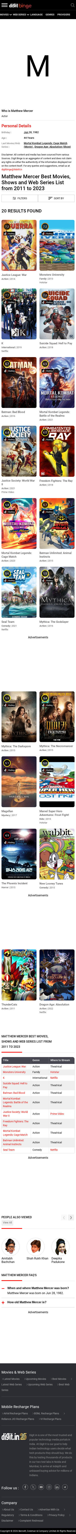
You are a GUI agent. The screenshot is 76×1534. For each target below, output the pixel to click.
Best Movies (59, 1378)
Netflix (54, 1077)
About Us (8, 1509)
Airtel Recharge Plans (15, 1413)
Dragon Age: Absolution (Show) (52, 146)
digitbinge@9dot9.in (11, 169)
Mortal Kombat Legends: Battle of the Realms (15, 1102)
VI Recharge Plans (50, 1418)
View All (7, 1222)
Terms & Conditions (31, 1515)
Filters (22, 198)
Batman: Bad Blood (14, 1093)
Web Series (19, 14)
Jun (26, 132)
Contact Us (26, 1509)
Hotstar (54, 1072)
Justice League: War (14, 1066)
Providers (63, 14)
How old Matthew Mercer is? (26, 1302)
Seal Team (9, 1149)
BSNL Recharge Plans (46, 1413)
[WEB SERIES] (28, 14)
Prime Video (57, 1113)
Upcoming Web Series (40, 1384)
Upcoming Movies (35, 1378)
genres (50, 14)
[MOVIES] (10, 14)
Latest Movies (11, 1378)
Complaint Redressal (31, 1520)
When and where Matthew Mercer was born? (38, 1288)
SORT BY (59, 198)
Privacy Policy (56, 1515)
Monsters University (14, 1072)
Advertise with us (49, 1509)
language (36, 14)
